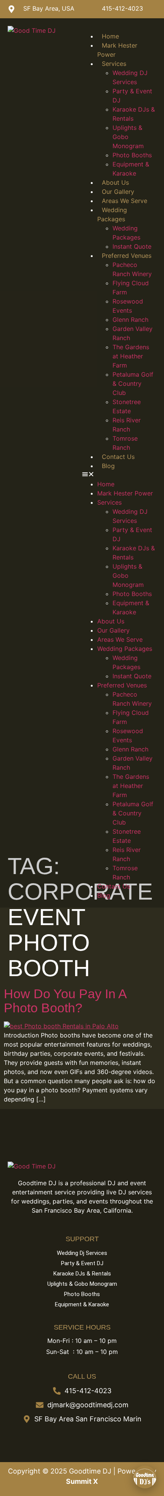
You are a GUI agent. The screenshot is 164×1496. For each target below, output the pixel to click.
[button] (119, 474)
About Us (115, 182)
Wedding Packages (124, 648)
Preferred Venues (126, 255)
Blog (108, 466)
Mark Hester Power (125, 493)
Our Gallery (118, 191)
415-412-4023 (122, 8)
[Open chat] (144, 1477)
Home (110, 36)
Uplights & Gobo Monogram (128, 137)
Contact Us (118, 456)
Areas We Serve (124, 201)
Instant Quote (132, 246)
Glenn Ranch (130, 319)
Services (114, 63)
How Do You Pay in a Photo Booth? (65, 1001)
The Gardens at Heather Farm (131, 356)
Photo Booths (132, 155)
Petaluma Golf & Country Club (133, 383)
